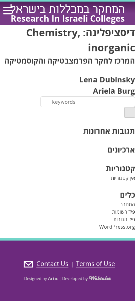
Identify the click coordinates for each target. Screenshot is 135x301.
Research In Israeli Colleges (68, 18)
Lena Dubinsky (107, 79)
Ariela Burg (114, 91)
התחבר (127, 204)
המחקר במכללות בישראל (67, 10)
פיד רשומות (123, 211)
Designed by (41, 278)
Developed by (75, 278)
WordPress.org (117, 226)
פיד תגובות (124, 219)
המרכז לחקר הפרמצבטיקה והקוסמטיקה (69, 60)
